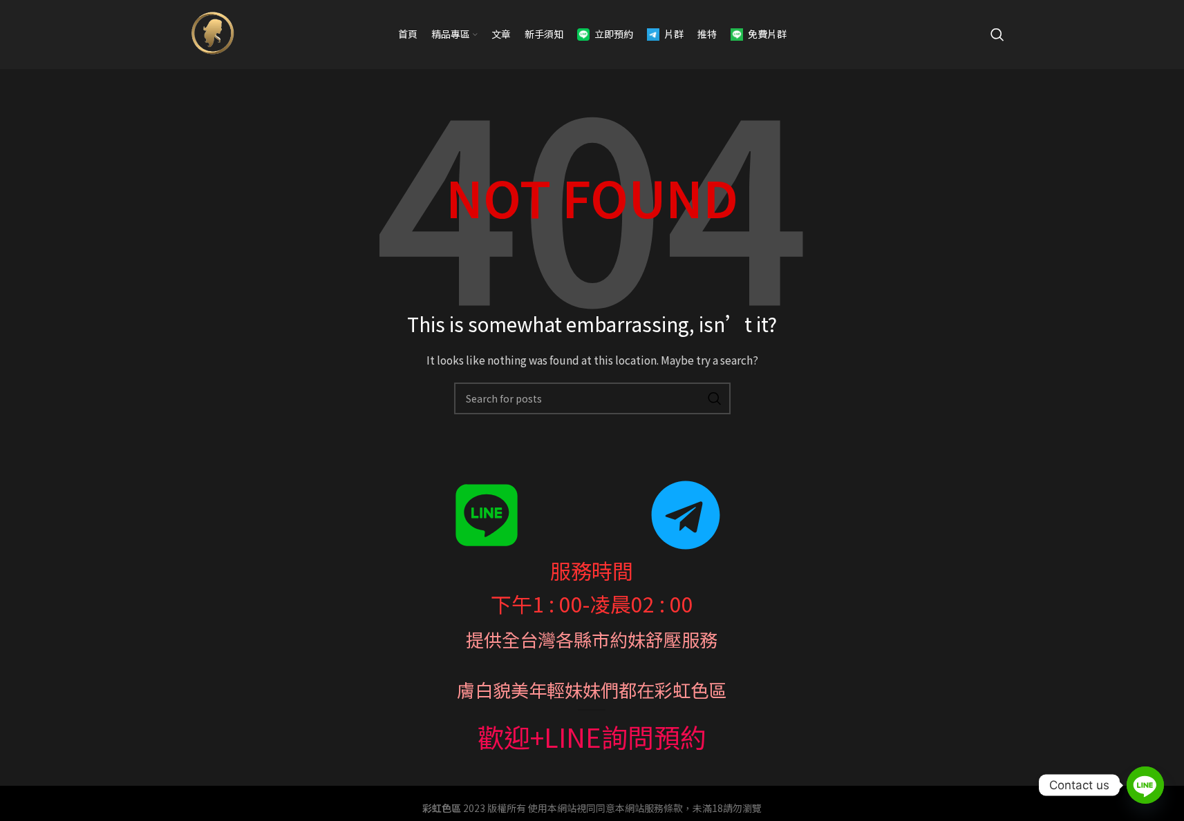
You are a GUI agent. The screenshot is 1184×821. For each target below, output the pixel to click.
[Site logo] (211, 33)
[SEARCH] (715, 398)
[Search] (997, 34)
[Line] (1145, 785)
